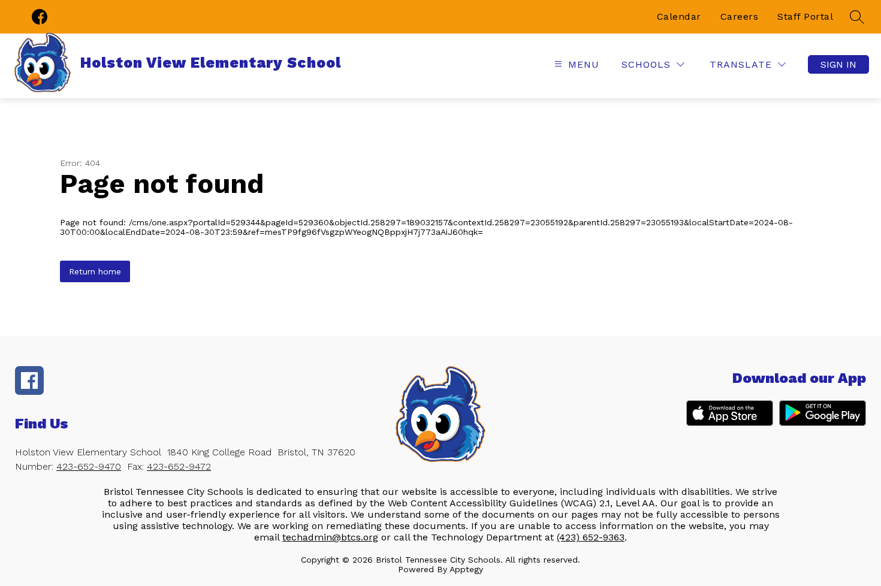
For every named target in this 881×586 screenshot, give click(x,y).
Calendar (679, 16)
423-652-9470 (88, 466)
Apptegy (466, 569)
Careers (739, 16)
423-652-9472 (179, 466)
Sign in (838, 64)
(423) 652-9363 (590, 537)
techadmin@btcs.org (330, 537)
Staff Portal (805, 16)
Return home (95, 271)
